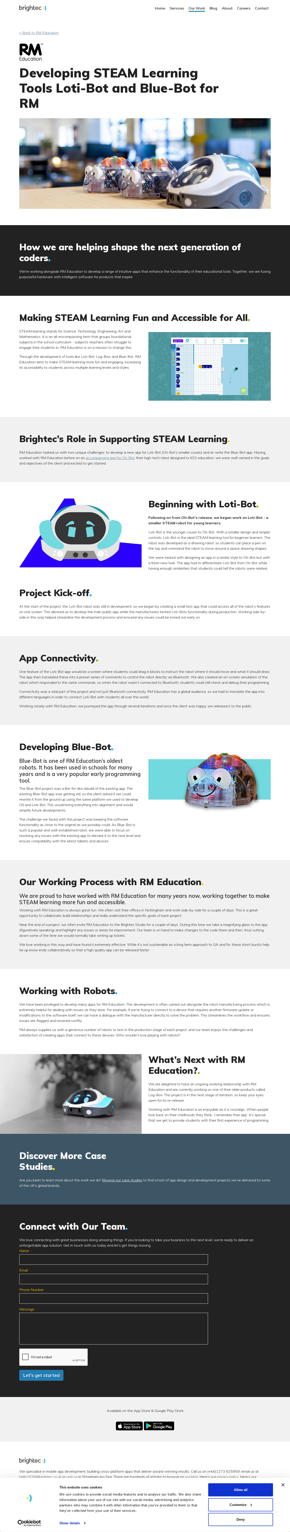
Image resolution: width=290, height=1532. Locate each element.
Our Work (196, 8)
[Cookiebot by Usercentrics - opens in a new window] (29, 1523)
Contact (261, 8)
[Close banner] (283, 1484)
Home (160, 8)
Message (26, 1309)
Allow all (240, 1490)
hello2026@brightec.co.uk (40, 1477)
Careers (243, 8)
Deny (241, 1519)
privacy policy (227, 1477)
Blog (213, 8)
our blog (191, 1477)
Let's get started (41, 1375)
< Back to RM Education (39, 32)
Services (177, 8)
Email (23, 1270)
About (227, 8)
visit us (71, 1477)
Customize (238, 1504)
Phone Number (31, 1289)
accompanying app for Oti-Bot (110, 457)
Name (24, 1250)
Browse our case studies (122, 1180)
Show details (69, 1523)
